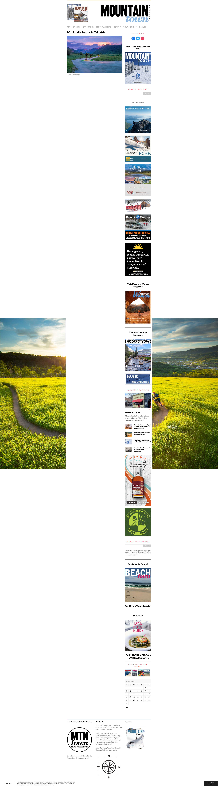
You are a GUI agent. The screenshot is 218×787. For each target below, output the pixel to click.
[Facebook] (133, 38)
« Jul (126, 708)
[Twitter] (138, 38)
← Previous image (73, 75)
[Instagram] (142, 38)
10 (126, 694)
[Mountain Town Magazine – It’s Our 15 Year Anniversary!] (128, 443)
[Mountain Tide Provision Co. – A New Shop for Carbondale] (128, 451)
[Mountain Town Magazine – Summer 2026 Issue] (128, 436)
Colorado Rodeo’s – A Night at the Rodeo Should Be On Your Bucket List (142, 426)
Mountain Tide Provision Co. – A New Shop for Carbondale (142, 449)
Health (143, 27)
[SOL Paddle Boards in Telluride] (94, 54)
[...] (143, 420)
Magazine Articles (138, 390)
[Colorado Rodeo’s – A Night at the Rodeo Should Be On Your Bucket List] (128, 428)
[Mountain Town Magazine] (109, 12)
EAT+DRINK (88, 27)
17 (126, 697)
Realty (117, 27)
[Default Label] (138, 42)
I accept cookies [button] (211, 783)
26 (134, 700)
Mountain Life (103, 27)
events (76, 27)
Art (69, 27)
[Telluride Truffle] (138, 406)
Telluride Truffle (132, 412)
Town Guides (130, 27)
